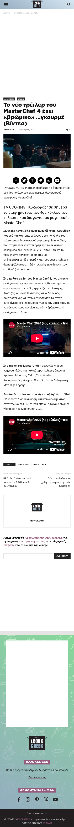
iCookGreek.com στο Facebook (43, 537)
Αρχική (6, 12)
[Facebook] (18, 800)
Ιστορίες (18, 12)
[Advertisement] (37, 602)
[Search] (69, 4)
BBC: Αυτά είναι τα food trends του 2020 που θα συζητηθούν (17, 482)
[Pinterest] (37, 800)
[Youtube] (55, 800)
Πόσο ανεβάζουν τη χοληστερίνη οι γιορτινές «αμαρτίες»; (56, 482)
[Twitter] (46, 800)
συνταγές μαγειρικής (32, 541)
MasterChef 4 (39, 464)
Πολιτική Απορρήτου (37, 813)
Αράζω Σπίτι (31, 12)
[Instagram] (27, 800)
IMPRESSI (47, 823)
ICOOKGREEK (23, 819)
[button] (5, 4)
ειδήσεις (8, 545)
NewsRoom (8, 129)
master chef (23, 464)
